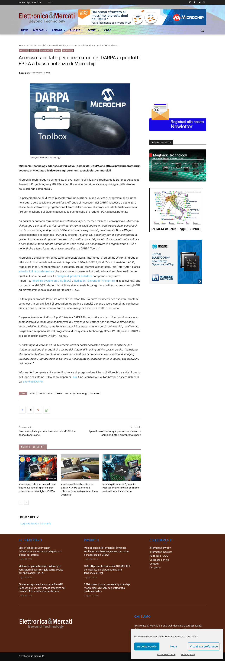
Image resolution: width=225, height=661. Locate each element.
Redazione (24, 72)
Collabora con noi (159, 559)
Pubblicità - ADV (158, 555)
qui (75, 377)
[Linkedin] (199, 3)
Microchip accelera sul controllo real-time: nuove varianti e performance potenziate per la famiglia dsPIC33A (37, 488)
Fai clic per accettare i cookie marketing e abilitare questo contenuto (177, 165)
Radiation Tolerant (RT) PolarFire (94, 280)
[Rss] (204, 3)
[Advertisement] (175, 71)
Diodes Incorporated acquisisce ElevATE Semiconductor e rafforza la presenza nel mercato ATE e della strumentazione (42, 588)
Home (22, 45)
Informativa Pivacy (160, 547)
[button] (202, 30)
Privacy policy (188, 654)
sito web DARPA (33, 381)
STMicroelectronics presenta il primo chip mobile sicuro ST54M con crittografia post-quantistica (107, 588)
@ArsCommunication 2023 (32, 655)
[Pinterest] (38, 410)
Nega (173, 646)
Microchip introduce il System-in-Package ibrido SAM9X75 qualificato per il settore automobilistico (121, 488)
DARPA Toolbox (46, 393)
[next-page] (26, 502)
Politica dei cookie (166, 654)
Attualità (42, 45)
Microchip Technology (76, 393)
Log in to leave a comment (35, 523)
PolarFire (86, 276)
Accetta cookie (147, 646)
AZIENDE (31, 45)
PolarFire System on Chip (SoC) (51, 280)
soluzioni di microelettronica (36, 271)
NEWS (57, 50)
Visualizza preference (204, 646)
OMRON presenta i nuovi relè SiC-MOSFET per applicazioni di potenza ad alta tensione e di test (107, 569)
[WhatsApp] (46, 410)
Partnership (68, 50)
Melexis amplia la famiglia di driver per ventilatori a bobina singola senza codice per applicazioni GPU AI (41, 569)
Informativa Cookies (160, 551)
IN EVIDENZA (46, 50)
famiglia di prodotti (69, 276)
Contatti (154, 563)
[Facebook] (195, 3)
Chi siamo (154, 567)
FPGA (59, 393)
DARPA (32, 393)
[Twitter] (190, 3)
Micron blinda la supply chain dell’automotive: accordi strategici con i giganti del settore (40, 551)
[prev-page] (21, 502)
